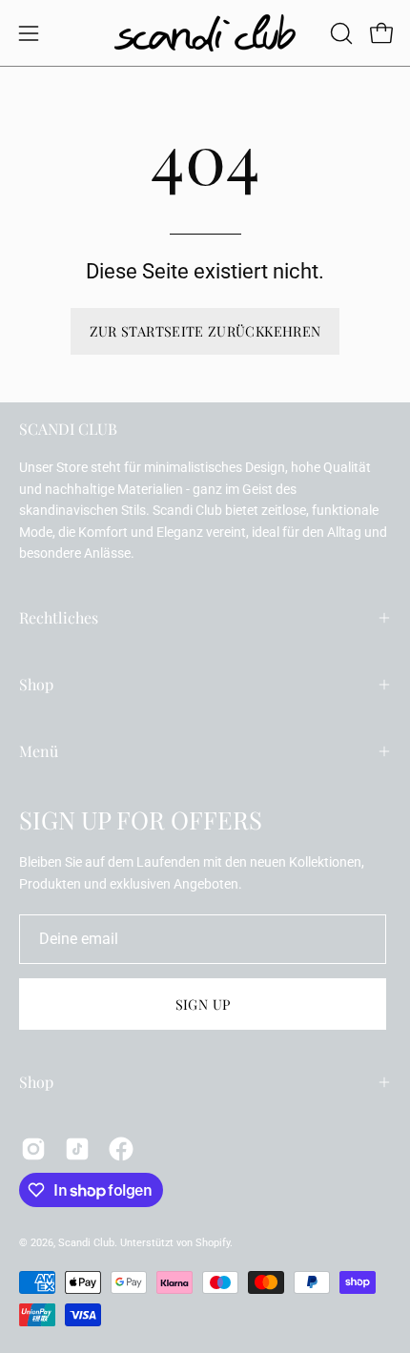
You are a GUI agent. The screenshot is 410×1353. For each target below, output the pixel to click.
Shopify (212, 1243)
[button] (339, 33)
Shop (36, 684)
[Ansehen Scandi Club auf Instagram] (33, 1149)
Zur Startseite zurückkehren (205, 330)
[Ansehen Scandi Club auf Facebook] (121, 1149)
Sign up (203, 1004)
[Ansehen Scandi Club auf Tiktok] (77, 1149)
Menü (38, 751)
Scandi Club (86, 1243)
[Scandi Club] (205, 32)
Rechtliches (58, 617)
